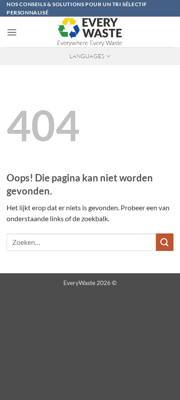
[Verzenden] (164, 241)
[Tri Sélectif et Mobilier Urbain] (90, 32)
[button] (12, 32)
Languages (86, 55)
